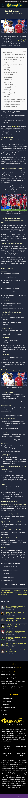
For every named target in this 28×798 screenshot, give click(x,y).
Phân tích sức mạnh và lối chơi (10, 59)
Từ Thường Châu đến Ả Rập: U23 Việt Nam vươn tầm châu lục (15, 606)
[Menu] (3, 5)
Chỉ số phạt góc (8, 77)
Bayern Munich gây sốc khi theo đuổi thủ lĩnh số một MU (15, 650)
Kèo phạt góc (8, 87)
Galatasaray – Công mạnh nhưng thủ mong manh (14, 61)
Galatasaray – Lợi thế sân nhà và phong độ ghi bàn (15, 55)
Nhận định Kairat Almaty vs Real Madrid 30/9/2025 (7, 592)
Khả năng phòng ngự (9, 76)
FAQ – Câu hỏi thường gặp (9, 98)
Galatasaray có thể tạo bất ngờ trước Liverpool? (15, 99)
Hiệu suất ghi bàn (9, 74)
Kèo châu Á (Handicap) (10, 82)
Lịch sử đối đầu (8, 70)
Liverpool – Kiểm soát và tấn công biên (13, 64)
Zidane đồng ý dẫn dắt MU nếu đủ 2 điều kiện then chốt (15, 613)
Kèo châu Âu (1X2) (9, 84)
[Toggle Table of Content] (23, 50)
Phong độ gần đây (7, 66)
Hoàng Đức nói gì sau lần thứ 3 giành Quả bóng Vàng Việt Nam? (15, 631)
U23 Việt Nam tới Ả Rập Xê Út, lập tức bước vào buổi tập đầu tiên (15, 619)
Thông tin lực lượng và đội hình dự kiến (12, 93)
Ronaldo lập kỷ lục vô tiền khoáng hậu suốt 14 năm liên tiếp (16, 625)
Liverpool (7, 69)
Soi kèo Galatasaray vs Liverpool (10, 81)
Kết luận (5, 108)
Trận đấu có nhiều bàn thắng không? (13, 103)
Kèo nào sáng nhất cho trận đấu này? (13, 104)
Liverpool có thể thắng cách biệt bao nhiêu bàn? (15, 101)
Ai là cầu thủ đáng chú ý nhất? (11, 106)
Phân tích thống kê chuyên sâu (10, 72)
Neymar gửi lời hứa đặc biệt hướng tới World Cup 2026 (16, 638)
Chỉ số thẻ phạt (8, 79)
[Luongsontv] (14, 5)
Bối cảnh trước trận (7, 52)
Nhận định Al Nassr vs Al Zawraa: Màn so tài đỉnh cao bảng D (16, 644)
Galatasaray (7, 67)
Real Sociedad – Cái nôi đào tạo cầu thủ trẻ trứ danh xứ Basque (20, 592)
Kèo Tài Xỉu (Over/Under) (10, 86)
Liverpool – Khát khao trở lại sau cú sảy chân (14, 57)
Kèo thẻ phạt (8, 89)
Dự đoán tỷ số (6, 91)
